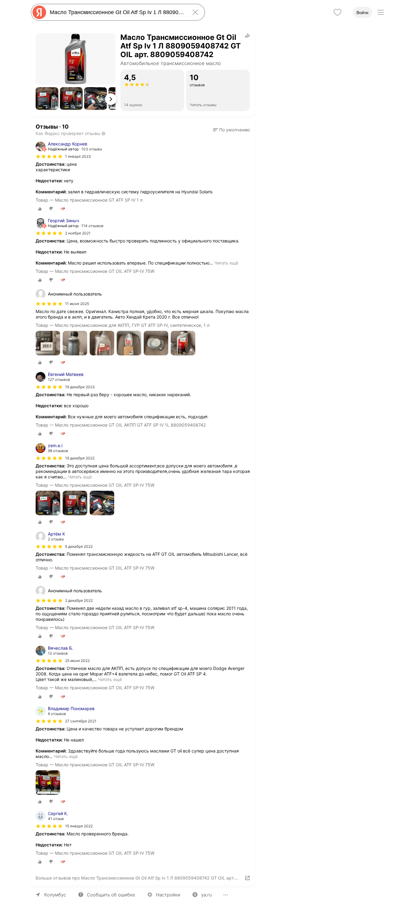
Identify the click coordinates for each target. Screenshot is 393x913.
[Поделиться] (247, 35)
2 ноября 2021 (78, 233)
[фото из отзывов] (48, 343)
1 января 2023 (78, 156)
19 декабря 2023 (80, 387)
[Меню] (381, 12)
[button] (47, 98)
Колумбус (55, 895)
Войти (362, 12)
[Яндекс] (39, 12)
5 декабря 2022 (79, 546)
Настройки (168, 895)
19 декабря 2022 (80, 458)
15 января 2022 (79, 826)
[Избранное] (337, 12)
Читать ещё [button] (226, 262)
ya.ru (206, 895)
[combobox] (116, 12)
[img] (49, 156)
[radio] (40, 209)
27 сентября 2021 (80, 721)
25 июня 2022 (77, 660)
